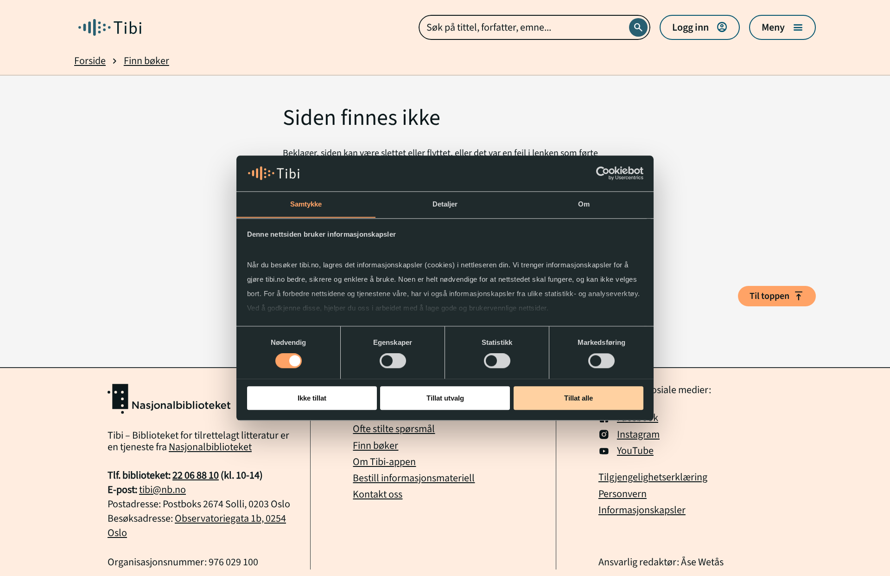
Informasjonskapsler (642, 510)
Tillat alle (578, 397)
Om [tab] (584, 204)
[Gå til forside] (110, 27)
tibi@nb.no (162, 489)
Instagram (638, 434)
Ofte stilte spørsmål (394, 428)
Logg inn (699, 27)
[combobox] (534, 27)
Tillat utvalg (445, 397)
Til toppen (777, 296)
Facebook (637, 418)
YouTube (635, 451)
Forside (90, 61)
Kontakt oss (377, 494)
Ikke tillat (312, 397)
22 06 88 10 (195, 475)
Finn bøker (146, 61)
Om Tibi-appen (384, 461)
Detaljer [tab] (445, 204)
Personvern (622, 494)
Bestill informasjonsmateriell (414, 478)
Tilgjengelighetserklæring (652, 477)
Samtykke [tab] (306, 204)
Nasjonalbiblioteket (210, 447)
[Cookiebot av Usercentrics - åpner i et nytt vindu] (602, 173)
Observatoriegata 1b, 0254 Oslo (197, 525)
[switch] (393, 360)
